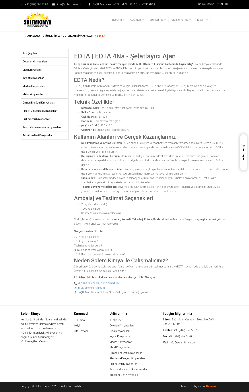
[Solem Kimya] (45, 20)
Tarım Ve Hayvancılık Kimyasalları (42, 127)
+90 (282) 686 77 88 (36, 4)
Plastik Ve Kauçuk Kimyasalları (40, 110)
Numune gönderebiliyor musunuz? (93, 249)
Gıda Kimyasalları (32, 69)
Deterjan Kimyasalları (35, 61)
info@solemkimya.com (70, 4)
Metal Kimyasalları (33, 94)
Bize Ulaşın (243, 152)
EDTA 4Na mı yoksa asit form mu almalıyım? (99, 254)
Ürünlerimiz (156, 19)
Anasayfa (116, 19)
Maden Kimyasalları (34, 86)
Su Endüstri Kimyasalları (36, 119)
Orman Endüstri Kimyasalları (39, 102)
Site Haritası (81, 331)
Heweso (211, 386)
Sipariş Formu (180, 19)
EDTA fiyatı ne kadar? (86, 241)
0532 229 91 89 (110, 283)
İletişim (201, 19)
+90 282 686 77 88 (88, 283)
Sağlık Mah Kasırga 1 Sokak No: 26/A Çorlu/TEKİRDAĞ (123, 4)
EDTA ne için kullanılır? (86, 236)
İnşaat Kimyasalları (33, 78)
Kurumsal (136, 19)
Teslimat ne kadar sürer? (88, 245)
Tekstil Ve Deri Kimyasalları (38, 135)
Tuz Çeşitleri (30, 53)
